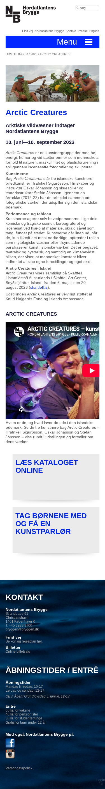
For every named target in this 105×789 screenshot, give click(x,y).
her (39, 641)
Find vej (27, 31)
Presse (83, 31)
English (94, 31)
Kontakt (71, 31)
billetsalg (23, 651)
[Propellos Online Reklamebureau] (100, 776)
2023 (34, 54)
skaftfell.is (39, 287)
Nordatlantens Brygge (49, 31)
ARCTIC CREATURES (54, 54)
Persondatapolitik (19, 768)
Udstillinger (17, 54)
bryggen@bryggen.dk (22, 629)
